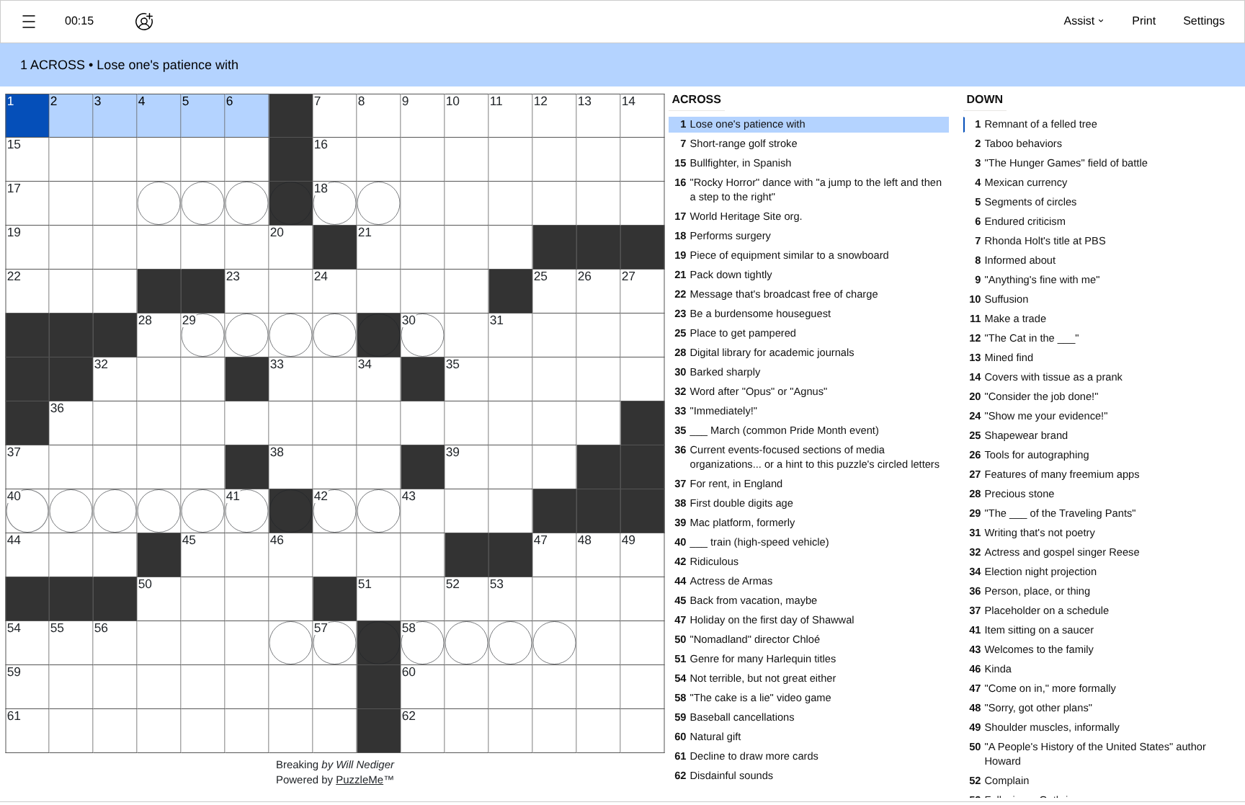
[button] (28, 21)
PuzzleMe (359, 780)
